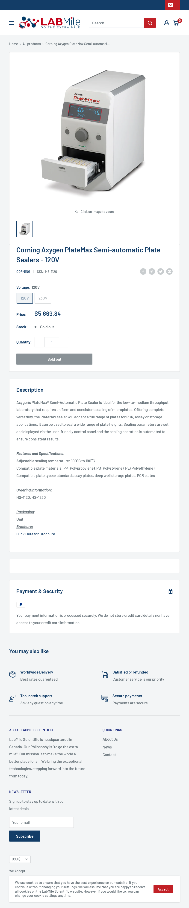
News (107, 747)
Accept (163, 889)
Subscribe (24, 836)
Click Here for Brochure (35, 533)
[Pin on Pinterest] (152, 271)
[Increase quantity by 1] (64, 342)
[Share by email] (169, 271)
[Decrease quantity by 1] (39, 342)
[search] (116, 23)
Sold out (54, 359)
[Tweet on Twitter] (160, 271)
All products (32, 44)
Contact (109, 754)
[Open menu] (11, 23)
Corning (23, 271)
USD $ (16, 859)
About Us (110, 739)
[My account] (166, 22)
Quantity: (24, 342)
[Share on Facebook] (143, 271)
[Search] (150, 23)
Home (13, 44)
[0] (176, 23)
